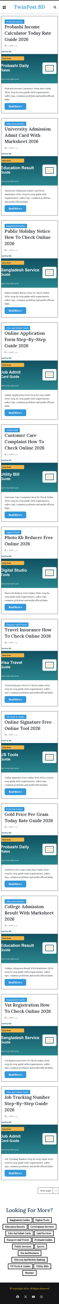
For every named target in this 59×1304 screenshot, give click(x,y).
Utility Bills (12, 430)
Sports (40, 1246)
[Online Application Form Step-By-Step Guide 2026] (29, 373)
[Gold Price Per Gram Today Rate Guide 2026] (29, 847)
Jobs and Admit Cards (17, 328)
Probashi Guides (14, 21)
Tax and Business (29, 1253)
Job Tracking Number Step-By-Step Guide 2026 (27, 1103)
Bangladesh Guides (15, 226)
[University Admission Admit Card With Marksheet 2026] (29, 168)
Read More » (15, 106)
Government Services (42, 1226)
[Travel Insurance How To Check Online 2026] (29, 663)
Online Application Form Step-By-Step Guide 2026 (25, 339)
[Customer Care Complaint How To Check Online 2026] (29, 475)
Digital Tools (13, 532)
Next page (45, 1190)
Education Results (15, 123)
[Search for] (55, 8)
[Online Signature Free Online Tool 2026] (29, 755)
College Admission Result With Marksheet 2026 (29, 913)
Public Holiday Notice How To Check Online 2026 (28, 237)
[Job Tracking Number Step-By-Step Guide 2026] (29, 1137)
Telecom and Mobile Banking (29, 1259)
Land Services (44, 1233)
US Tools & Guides (15, 717)
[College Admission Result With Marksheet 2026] (29, 946)
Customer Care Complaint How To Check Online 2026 (24, 441)
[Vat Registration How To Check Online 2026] (29, 1038)
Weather (29, 1272)
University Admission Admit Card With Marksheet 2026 (28, 135)
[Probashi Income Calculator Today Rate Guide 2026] (29, 66)
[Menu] (4, 8)
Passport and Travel (16, 624)
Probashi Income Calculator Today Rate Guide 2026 (28, 33)
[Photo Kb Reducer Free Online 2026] (29, 571)
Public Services (23, 1246)
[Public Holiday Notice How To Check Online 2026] (29, 271)
